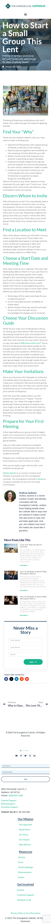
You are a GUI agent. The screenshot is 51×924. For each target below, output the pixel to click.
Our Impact (24, 839)
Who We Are (25, 844)
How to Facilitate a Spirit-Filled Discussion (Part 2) (33, 573)
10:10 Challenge (25, 867)
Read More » (24, 565)
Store (20, 862)
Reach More (24, 829)
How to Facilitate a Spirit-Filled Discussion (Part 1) (33, 598)
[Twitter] (25, 756)
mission (40, 479)
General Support (8, 800)
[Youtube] (16, 756)
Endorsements (24, 872)
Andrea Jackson (9, 473)
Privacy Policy (17, 913)
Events (21, 877)
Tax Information (33, 913)
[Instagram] (30, 756)
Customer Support (25, 895)
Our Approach (25, 824)
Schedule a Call (24, 900)
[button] (26, 14)
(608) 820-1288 (16, 795)
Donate (20, 890)
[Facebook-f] (21, 756)
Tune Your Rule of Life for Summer (31, 546)
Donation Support (9, 807)
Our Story (23, 834)
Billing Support (8, 803)
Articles (21, 857)
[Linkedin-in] (34, 756)
